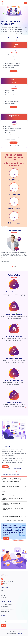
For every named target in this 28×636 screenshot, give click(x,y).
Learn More (5, 466)
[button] (12, 266)
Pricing (3, 595)
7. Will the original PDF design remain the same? (12, 508)
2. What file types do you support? (11, 486)
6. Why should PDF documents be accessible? (11, 504)
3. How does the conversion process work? (12, 490)
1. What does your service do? (10, 474)
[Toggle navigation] (25, 3)
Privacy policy (5, 606)
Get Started (13, 71)
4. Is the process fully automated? (11, 495)
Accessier (18, 631)
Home (2, 590)
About (2, 593)
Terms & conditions (6, 604)
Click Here (6, 539)
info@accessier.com (9, 584)
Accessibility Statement (7, 609)
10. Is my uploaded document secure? (13, 520)
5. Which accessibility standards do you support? (13, 499)
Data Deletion (5, 611)
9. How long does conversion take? (11, 516)
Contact (3, 597)
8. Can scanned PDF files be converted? (13, 513)
